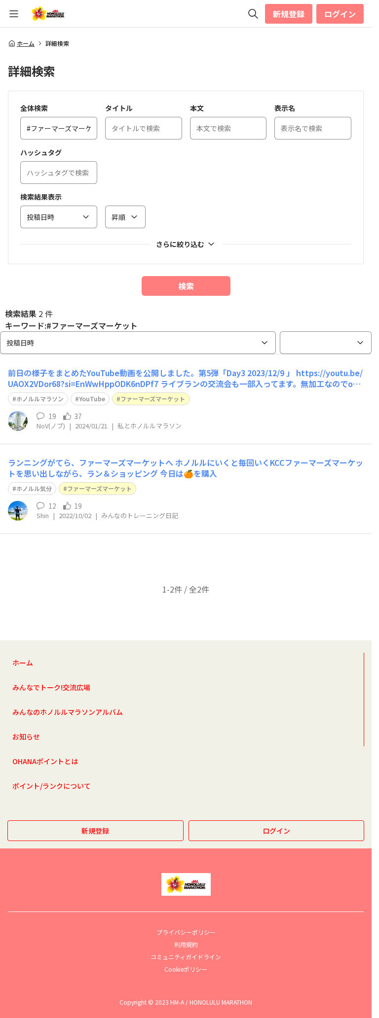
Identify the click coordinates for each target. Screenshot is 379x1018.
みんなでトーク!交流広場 (51, 687)
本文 (197, 108)
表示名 (284, 108)
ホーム (26, 43)
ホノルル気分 (34, 488)
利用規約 (186, 944)
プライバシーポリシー (186, 932)
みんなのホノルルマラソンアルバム (67, 712)
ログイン (340, 14)
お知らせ (26, 736)
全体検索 (34, 108)
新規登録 (288, 14)
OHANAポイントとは (45, 761)
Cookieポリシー (185, 969)
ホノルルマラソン (40, 398)
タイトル (119, 108)
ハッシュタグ (41, 152)
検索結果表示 (41, 197)
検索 (186, 286)
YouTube (92, 398)
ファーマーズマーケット (152, 398)
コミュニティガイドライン (186, 956)
